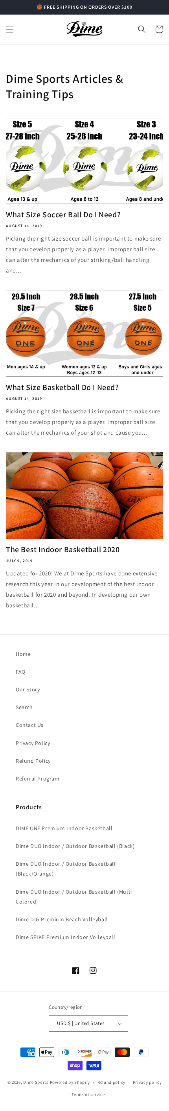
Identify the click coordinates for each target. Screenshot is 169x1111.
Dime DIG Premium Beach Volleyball (62, 919)
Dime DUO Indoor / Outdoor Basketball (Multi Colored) (74, 896)
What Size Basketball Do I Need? (62, 387)
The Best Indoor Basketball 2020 (63, 549)
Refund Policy (33, 760)
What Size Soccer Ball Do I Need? (63, 214)
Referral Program (38, 778)
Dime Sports (36, 1082)
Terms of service (88, 1094)
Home (23, 653)
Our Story (28, 689)
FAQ (21, 671)
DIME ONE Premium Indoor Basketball (64, 828)
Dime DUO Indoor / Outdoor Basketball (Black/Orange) (66, 868)
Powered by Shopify (70, 1082)
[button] (9, 29)
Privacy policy (147, 1082)
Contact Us (30, 724)
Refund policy (111, 1082)
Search (24, 707)
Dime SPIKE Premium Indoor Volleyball (66, 937)
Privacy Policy (33, 743)
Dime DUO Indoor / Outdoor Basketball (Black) (75, 846)
